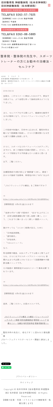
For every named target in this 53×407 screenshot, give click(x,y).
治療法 (20, 323)
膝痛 (41, 323)
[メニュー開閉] (49, 5)
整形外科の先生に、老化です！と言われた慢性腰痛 (26, 334)
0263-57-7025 (25, 14)
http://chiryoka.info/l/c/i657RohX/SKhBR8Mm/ (26, 199)
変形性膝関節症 (26, 320)
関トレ (46, 323)
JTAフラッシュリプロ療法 (15, 316)
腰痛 (37, 323)
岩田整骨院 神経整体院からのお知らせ (15, 79)
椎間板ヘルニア (40, 320)
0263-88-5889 (26, 34)
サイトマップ (26, 382)
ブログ (13, 76)
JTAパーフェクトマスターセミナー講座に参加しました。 (25, 341)
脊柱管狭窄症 (28, 323)
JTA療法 (30, 316)
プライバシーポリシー (26, 376)
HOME (3, 76)
